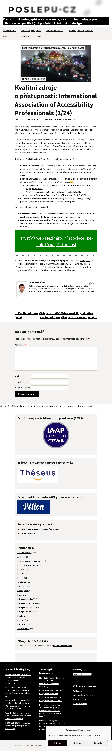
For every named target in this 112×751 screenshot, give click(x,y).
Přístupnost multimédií (26, 607)
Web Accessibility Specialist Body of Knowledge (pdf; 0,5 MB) (54, 191)
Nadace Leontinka (27, 533)
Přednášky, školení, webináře (81, 30)
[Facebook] (90, 283)
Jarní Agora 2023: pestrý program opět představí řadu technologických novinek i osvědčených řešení (51, 711)
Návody (33, 119)
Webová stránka (22, 387)
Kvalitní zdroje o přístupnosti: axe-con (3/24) (68, 317)
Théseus (24, 263)
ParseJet (43, 720)
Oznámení (21, 582)
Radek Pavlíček (37, 282)
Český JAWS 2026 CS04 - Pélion (52, 698)
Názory (20, 578)
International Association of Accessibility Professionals (54, 133)
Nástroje (20, 569)
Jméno (19, 376)
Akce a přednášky (24, 552)
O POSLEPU (25, 36)
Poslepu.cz (85, 260)
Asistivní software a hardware (29, 561)
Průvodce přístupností (31, 30)
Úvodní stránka (9, 30)
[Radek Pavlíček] (21, 288)
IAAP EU (75, 119)
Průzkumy (21, 616)
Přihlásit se (77, 691)
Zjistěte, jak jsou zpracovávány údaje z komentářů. (69, 406)
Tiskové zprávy (23, 628)
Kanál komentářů (80, 699)
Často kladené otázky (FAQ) (28, 565)
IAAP (69, 119)
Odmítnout (78, 743)
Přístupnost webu (44, 119)
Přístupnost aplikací (25, 599)
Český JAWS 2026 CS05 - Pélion (52, 691)
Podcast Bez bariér (54, 30)
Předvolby (98, 743)
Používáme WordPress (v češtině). (28, 745)
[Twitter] (93, 283)
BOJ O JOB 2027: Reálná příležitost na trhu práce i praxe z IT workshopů (18, 726)
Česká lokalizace (80, 703)
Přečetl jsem (22, 590)
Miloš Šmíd (43, 678)
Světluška (70, 270)
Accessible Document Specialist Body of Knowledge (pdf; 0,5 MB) (56, 195)
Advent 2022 (62, 119)
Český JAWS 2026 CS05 (48, 693)
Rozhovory (21, 624)
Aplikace (20, 557)
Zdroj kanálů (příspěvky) (83, 695)
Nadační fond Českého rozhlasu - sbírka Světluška (40, 529)
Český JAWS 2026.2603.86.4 (50, 700)
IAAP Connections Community (35, 220)
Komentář (20, 344)
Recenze (21, 620)
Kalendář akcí (8, 36)
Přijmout (58, 743)
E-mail (18, 382)
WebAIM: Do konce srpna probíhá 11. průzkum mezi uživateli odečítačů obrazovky (18, 716)
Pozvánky (21, 586)
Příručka (20, 595)
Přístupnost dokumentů (27, 603)
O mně (38, 36)
